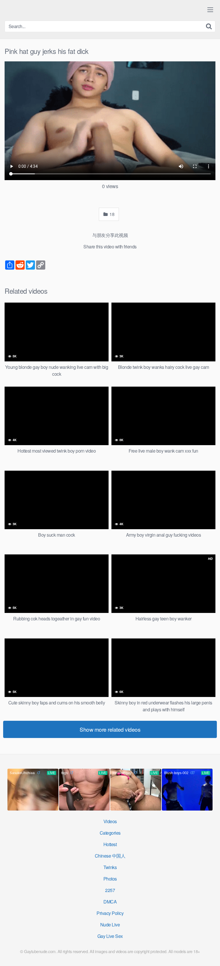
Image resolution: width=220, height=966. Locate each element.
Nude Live (110, 924)
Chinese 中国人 (110, 855)
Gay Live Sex (110, 936)
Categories (110, 832)
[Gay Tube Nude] (39, 10)
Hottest (110, 844)
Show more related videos (110, 729)
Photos (110, 878)
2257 (110, 890)
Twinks (110, 867)
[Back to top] (210, 953)
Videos (110, 821)
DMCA (110, 901)
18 (112, 214)
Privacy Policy (110, 913)
